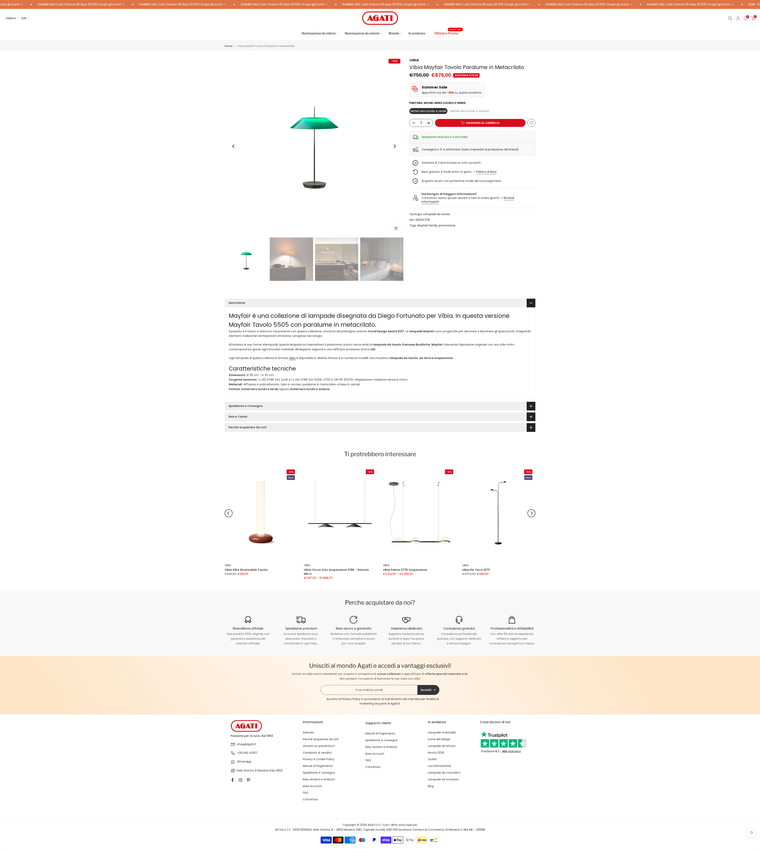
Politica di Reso (486, 172)
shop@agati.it (246, 744)
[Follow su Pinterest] (248, 780)
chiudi (757, 4)
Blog (431, 786)
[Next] (394, 146)
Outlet (432, 759)
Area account (312, 786)
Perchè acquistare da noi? (321, 739)
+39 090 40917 (247, 753)
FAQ (305, 793)
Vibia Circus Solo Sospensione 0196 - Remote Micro (336, 572)
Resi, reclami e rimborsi (318, 779)
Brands (394, 33)
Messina (263, 770)
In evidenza (416, 33)
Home (229, 46)
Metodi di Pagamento (318, 766)
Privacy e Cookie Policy (318, 759)
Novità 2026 (436, 753)
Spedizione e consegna (319, 773)
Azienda (308, 732)
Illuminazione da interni (318, 33)
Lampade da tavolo (436, 214)
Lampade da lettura (441, 746)
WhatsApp (244, 762)
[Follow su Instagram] (240, 780)
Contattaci (310, 799)
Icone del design (439, 739)
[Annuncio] (147, 4)
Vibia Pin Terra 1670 (476, 570)
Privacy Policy (351, 699)
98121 (279, 770)
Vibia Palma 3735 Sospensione (405, 570)
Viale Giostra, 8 (246, 770)
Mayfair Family (427, 225)
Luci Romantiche (439, 766)
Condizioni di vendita (317, 753)
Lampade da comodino (444, 773)
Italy (272, 770)
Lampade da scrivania (443, 779)
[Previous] (233, 146)
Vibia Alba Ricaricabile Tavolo (246, 570)
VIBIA (414, 60)
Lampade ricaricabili (442, 732)
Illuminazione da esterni (362, 33)
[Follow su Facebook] (233, 780)
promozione (447, 225)
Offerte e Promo (447, 33)
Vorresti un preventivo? (319, 746)
